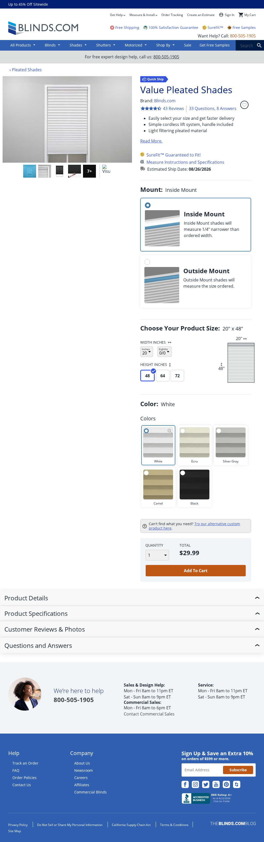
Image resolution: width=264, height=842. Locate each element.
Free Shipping (127, 28)
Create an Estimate (201, 15)
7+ (89, 171)
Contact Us (21, 784)
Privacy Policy (18, 825)
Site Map (14, 831)
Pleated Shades (27, 70)
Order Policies (24, 777)
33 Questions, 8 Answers (212, 108)
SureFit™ (215, 28)
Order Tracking (172, 15)
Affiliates (81, 784)
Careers (81, 777)
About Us (82, 763)
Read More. (151, 141)
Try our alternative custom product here (194, 526)
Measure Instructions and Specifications (185, 162)
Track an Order (25, 763)
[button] (29, 171)
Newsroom (83, 770)
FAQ (15, 770)
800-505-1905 (166, 57)
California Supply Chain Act (131, 825)
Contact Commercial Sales (149, 714)
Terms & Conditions (174, 825)
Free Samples (244, 28)
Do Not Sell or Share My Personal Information (69, 825)
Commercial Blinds (90, 792)
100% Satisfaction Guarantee (173, 28)
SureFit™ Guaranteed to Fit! (173, 155)
